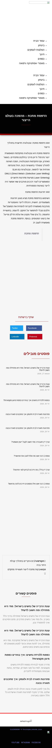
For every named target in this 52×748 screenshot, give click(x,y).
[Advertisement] (26, 278)
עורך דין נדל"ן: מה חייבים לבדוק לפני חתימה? (31, 470)
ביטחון (41, 45)
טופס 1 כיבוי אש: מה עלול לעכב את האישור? (32, 456)
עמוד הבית (39, 40)
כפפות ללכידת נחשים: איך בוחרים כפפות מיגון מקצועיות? (26, 400)
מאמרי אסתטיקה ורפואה (32, 63)
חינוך (42, 54)
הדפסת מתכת (31, 233)
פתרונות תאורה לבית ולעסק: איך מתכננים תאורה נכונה (28, 414)
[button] (26, 69)
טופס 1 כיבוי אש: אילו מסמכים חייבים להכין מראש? (29, 484)
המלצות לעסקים (36, 49)
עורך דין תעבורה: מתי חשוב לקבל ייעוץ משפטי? (30, 442)
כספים (41, 58)
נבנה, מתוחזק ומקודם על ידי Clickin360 (26, 729)
